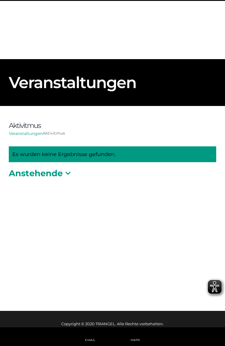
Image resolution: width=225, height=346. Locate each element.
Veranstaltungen (25, 133)
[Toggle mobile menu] (213, 35)
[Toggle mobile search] (201, 35)
